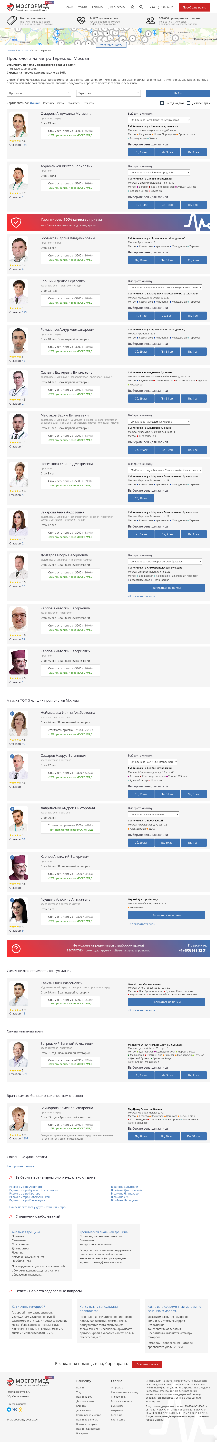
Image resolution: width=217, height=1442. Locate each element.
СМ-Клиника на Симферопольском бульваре (155, 567)
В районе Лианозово (125, 1193)
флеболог (104, 422)
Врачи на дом (84, 1396)
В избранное (12, 713)
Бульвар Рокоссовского (179, 991)
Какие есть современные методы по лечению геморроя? (174, 1309)
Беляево (143, 1116)
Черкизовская (137, 994)
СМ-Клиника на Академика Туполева (150, 372)
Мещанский (152, 1061)
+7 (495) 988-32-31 (161, 7)
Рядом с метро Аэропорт (25, 1187)
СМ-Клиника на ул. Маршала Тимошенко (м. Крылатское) (163, 293)
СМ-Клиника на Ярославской (145, 820)
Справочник (118, 1396)
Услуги (80, 1392)
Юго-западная (147, 435)
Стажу (61, 103)
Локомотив (155, 994)
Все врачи (82, 1433)
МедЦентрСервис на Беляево (145, 1109)
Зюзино (153, 138)
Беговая (143, 186)
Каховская (161, 575)
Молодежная (179, 246)
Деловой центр (138, 190)
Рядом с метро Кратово (24, 1193)
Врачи (80, 1387)
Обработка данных (18, 1396)
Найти (178, 93)
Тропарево (155, 1119)
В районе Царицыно (124, 1200)
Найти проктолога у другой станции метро (37, 1207)
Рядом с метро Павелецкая (27, 1200)
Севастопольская (139, 579)
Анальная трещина (26, 1232)
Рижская (169, 1055)
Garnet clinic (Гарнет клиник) (145, 984)
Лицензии (117, 1410)
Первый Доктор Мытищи (143, 899)
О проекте (117, 1387)
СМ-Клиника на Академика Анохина (149, 427)
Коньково (171, 1116)
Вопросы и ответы (122, 1401)
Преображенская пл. (150, 991)
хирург (59, 118)
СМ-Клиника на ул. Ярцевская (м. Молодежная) (156, 238)
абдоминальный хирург (55, 377)
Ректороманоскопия (20, 1166)
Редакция (116, 1415)
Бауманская (145, 380)
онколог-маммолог (106, 419)
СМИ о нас (117, 1405)
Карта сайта (118, 1419)
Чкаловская (136, 384)
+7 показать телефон (141, 596)
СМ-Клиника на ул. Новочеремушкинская (153, 126)
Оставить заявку (147, 1364)
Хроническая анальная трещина (104, 1232)
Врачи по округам (86, 1424)
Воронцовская (138, 138)
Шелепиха (156, 190)
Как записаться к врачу (125, 1392)
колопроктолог (49, 285)
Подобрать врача (194, 7)
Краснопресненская (162, 186)
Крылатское (145, 246)
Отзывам (89, 103)
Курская (202, 380)
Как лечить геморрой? (28, 1307)
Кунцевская (162, 246)
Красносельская (185, 380)
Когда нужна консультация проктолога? (99, 1309)
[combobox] (39, 93)
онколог (89, 419)
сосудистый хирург (85, 422)
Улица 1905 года (186, 186)
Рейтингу (49, 103)
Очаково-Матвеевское (184, 994)
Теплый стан (187, 1116)
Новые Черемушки (164, 134)
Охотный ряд (154, 1055)
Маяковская (136, 1055)
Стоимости (74, 103)
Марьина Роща (186, 1051)
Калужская (144, 134)
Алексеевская (137, 828)
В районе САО (120, 1197)
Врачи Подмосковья (88, 1428)
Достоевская (146, 1051)
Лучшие (35, 103)
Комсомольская (164, 380)
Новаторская (172, 1119)
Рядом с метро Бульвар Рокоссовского (35, 1190)
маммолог (77, 419)
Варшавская (145, 575)
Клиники (81, 1405)
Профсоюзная (186, 134)
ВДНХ (151, 828)
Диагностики (116, 7)
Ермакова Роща (161, 1058)
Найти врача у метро (88, 1415)
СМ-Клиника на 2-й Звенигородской (150, 178)
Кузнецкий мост (165, 1051)
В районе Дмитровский (126, 1190)
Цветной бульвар (139, 1058)
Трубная (199, 1055)
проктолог (47, 118)
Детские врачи (85, 1401)
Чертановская (160, 579)
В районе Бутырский (124, 1187)
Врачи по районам (87, 1419)
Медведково (136, 907)
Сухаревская (184, 1055)
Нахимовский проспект (184, 575)
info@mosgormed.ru (18, 1391)
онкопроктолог (50, 422)
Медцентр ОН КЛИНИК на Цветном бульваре (155, 1044)
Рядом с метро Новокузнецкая (29, 1197)
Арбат (139, 1061)
